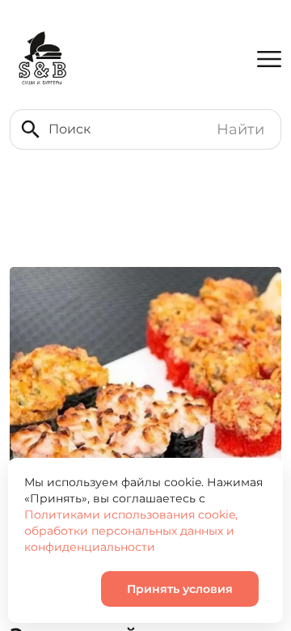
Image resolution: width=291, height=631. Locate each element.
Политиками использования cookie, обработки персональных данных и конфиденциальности (131, 530)
